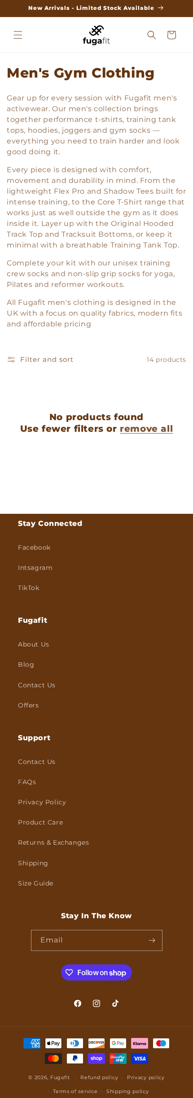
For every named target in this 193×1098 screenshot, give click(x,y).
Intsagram (35, 568)
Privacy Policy (42, 802)
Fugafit (60, 1077)
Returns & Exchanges (53, 842)
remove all (146, 428)
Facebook (34, 547)
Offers (28, 705)
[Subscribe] (152, 940)
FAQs (27, 782)
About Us (33, 644)
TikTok (28, 588)
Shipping (33, 863)
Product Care (40, 822)
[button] (18, 35)
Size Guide (35, 883)
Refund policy (99, 1077)
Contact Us (37, 685)
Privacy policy (146, 1077)
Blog (26, 664)
